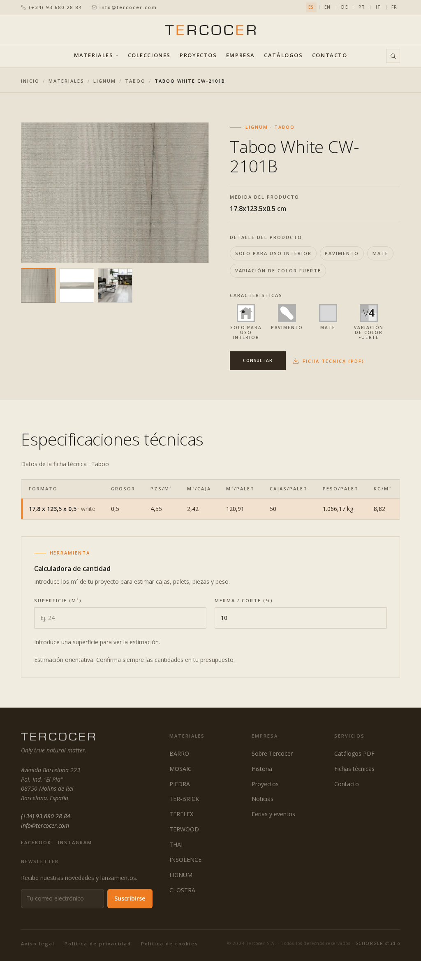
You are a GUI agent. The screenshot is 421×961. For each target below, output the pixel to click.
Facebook (36, 842)
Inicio (30, 81)
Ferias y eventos (273, 814)
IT (378, 7)
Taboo (135, 81)
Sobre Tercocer (272, 753)
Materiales (93, 56)
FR (394, 7)
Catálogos (283, 56)
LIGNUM (104, 81)
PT (362, 7)
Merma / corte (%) (244, 600)
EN (327, 7)
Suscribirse (129, 898)
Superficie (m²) (58, 600)
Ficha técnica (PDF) (333, 361)
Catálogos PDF (354, 753)
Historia (262, 769)
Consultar (258, 360)
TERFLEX (181, 814)
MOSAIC (180, 769)
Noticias (262, 799)
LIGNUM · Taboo (270, 127)
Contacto (329, 56)
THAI (176, 844)
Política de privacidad (98, 943)
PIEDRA (179, 784)
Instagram (75, 842)
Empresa (240, 56)
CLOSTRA (182, 890)
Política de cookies (170, 943)
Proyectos (198, 56)
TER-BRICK (184, 799)
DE (344, 7)
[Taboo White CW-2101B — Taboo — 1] (38, 285)
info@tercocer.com (128, 7)
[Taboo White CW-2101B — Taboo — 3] (115, 285)
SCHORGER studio (378, 943)
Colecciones (149, 56)
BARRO (179, 753)
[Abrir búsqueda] (393, 56)
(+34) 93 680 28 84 (55, 7)
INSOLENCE (185, 860)
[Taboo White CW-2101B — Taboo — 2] (77, 285)
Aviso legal (38, 943)
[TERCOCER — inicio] (210, 30)
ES (311, 7)
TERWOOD (184, 829)
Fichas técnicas (354, 769)
